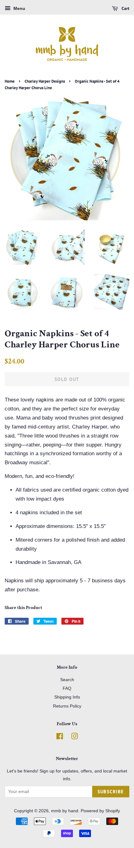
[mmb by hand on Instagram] (74, 737)
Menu (18, 8)
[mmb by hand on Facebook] (59, 737)
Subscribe (111, 792)
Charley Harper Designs (45, 81)
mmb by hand (64, 810)
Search (67, 679)
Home (10, 81)
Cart (124, 8)
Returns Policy (67, 706)
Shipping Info (67, 696)
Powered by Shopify (100, 810)
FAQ (67, 688)
